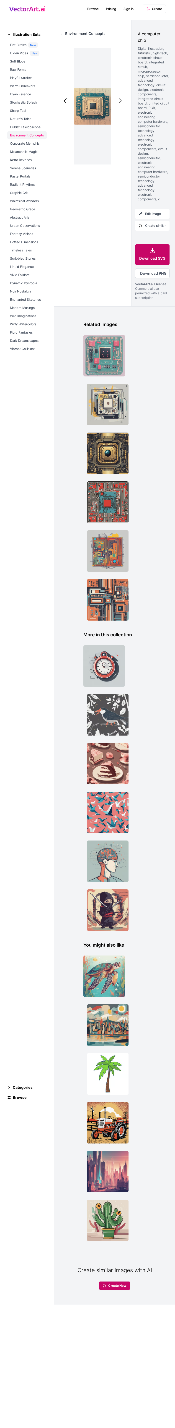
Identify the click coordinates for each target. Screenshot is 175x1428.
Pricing (111, 9)
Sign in (129, 9)
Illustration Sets (27, 34)
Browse (93, 9)
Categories (23, 1087)
